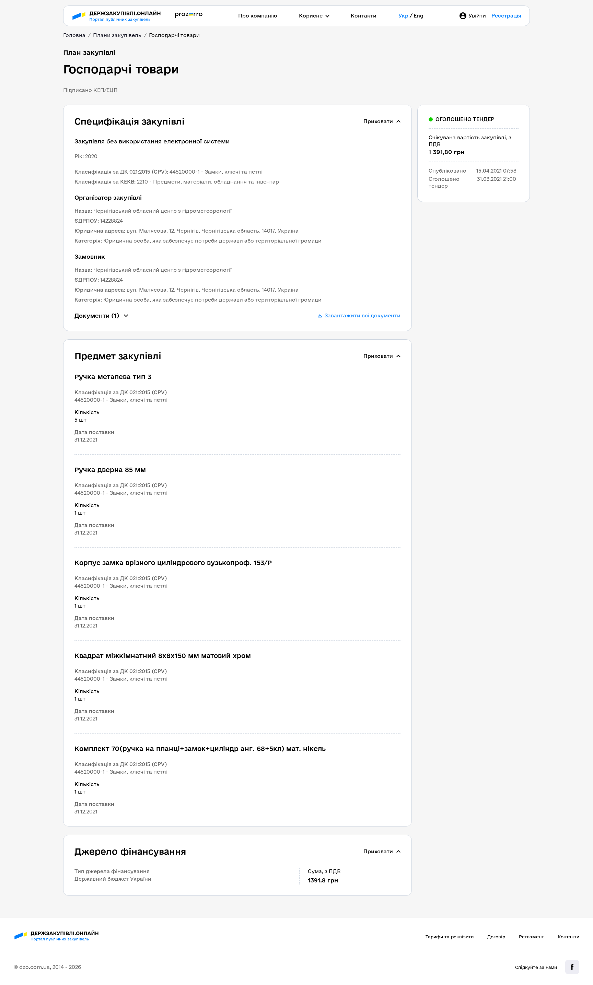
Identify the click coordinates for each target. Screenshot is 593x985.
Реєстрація (506, 16)
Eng (418, 16)
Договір (496, 936)
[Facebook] (572, 967)
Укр (403, 16)
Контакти (363, 16)
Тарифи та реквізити (450, 936)
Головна (74, 35)
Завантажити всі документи (362, 315)
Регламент (531, 936)
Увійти (477, 16)
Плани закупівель (117, 35)
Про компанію (257, 16)
